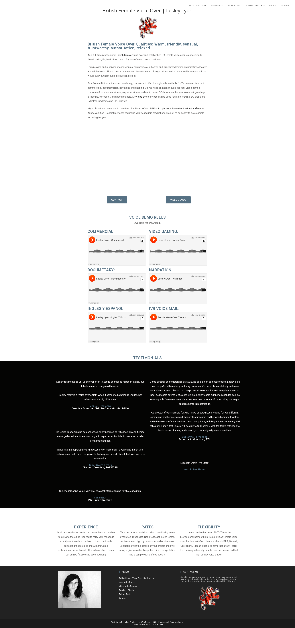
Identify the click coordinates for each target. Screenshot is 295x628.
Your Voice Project (127, 582)
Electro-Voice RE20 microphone (152, 108)
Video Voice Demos (128, 586)
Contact (122, 598)
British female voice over (130, 55)
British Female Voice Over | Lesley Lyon (137, 578)
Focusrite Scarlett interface (186, 108)
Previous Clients (126, 590)
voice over (142, 96)
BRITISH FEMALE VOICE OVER (150, 624)
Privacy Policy (125, 594)
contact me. (209, 579)
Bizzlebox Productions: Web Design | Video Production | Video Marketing (152, 622)
